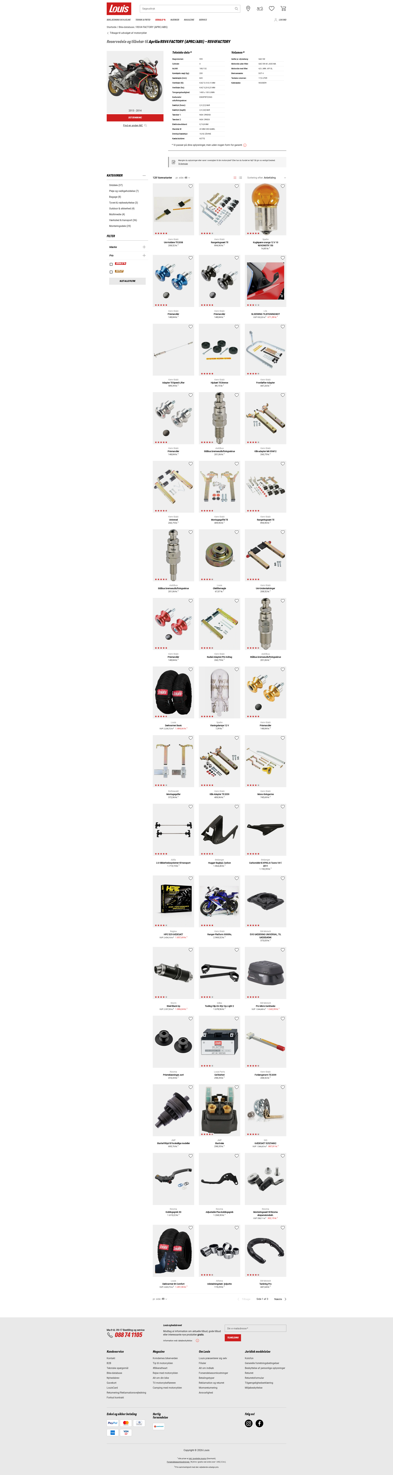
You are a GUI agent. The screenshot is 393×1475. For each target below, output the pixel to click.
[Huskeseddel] (271, 8)
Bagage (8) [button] (115, 196)
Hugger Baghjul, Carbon (219, 863)
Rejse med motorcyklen (165, 1373)
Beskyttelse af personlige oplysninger (265, 1368)
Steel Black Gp (173, 1006)
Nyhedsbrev (113, 1377)
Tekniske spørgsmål (117, 1368)
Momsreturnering (208, 1387)
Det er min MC (135, 117)
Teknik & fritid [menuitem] (142, 20)
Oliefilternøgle (219, 588)
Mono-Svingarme (265, 794)
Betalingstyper (206, 1377)
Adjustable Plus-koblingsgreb (219, 1212)
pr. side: (180, 177)
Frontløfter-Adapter (265, 382)
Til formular (183, 164)
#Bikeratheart (160, 1368)
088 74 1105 (128, 1335)
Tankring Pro (265, 1284)
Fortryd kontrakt (115, 1397)
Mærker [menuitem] (174, 20)
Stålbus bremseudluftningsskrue (219, 451)
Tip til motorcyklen (163, 1363)
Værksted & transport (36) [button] (123, 220)
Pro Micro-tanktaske (265, 1006)
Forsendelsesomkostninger (213, 1373)
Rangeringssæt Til (219, 242)
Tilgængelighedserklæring (259, 1382)
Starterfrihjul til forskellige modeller (173, 1143)
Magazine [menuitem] (189, 20)
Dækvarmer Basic (173, 725)
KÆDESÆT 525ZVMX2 (265, 1143)
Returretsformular (254, 1377)
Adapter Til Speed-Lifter (173, 382)
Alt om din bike (161, 1377)
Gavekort (111, 1382)
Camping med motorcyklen (167, 1387)
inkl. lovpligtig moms (197, 1459)
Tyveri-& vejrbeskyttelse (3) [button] (123, 202)
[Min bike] (260, 8)
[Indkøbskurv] (283, 8)
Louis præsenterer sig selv (213, 1358)
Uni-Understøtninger (265, 588)
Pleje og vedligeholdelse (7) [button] (124, 191)
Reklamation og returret (211, 1382)
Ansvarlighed (206, 1392)
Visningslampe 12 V (219, 725)
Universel (173, 520)
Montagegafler (173, 794)
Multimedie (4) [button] (117, 214)
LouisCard (112, 1387)
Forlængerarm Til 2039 (265, 1075)
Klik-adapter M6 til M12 (265, 451)
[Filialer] (248, 8)
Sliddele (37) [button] (116, 185)
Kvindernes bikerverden (165, 1358)
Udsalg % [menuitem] (160, 20)
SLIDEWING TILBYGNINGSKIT (265, 314)
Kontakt (111, 1358)
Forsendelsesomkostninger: (178, 1462)
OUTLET (119, 271)
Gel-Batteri (219, 1075)
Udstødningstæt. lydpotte (219, 1284)
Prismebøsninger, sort (173, 1075)
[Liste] (240, 178)
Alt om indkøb (206, 1368)
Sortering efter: (255, 177)
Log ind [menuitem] (282, 20)
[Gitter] (235, 177)
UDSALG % (121, 263)
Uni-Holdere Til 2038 (173, 242)
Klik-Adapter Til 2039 (219, 794)
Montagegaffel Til (219, 520)
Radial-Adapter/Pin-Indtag (219, 657)
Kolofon (249, 1358)
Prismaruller (173, 314)
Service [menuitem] (203, 20)
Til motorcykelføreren (164, 1382)
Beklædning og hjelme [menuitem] (118, 20)
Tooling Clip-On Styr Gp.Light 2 (219, 1006)
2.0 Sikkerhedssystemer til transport (173, 863)
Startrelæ (219, 1143)
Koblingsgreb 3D (173, 1212)
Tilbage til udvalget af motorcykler (128, 32)
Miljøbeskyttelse (253, 1387)
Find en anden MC (133, 125)
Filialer (202, 1363)
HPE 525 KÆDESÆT (173, 934)
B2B (109, 1363)
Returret (249, 1373)
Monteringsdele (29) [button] (120, 226)
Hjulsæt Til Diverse (219, 382)
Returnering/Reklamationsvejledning (126, 1392)
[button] (236, 8)
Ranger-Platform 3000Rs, (219, 934)
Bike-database (114, 1373)
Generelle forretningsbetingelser (262, 1363)
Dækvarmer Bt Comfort (173, 1284)
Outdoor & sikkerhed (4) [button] (122, 208)
